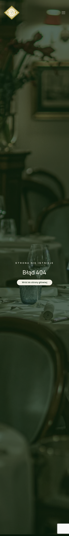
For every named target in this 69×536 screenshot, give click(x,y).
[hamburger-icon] (63, 13)
